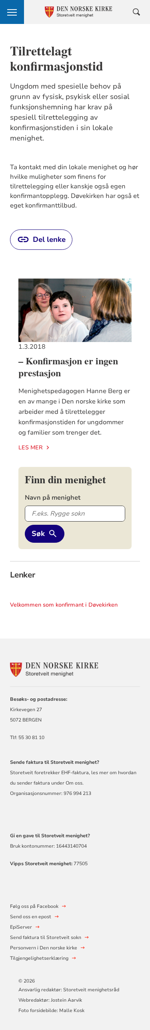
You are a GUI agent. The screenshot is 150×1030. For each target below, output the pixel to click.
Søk (38, 533)
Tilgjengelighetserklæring (39, 958)
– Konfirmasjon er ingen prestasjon (68, 367)
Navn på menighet (52, 497)
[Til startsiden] (54, 668)
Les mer (30, 447)
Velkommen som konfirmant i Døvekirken (64, 605)
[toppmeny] (12, 12)
